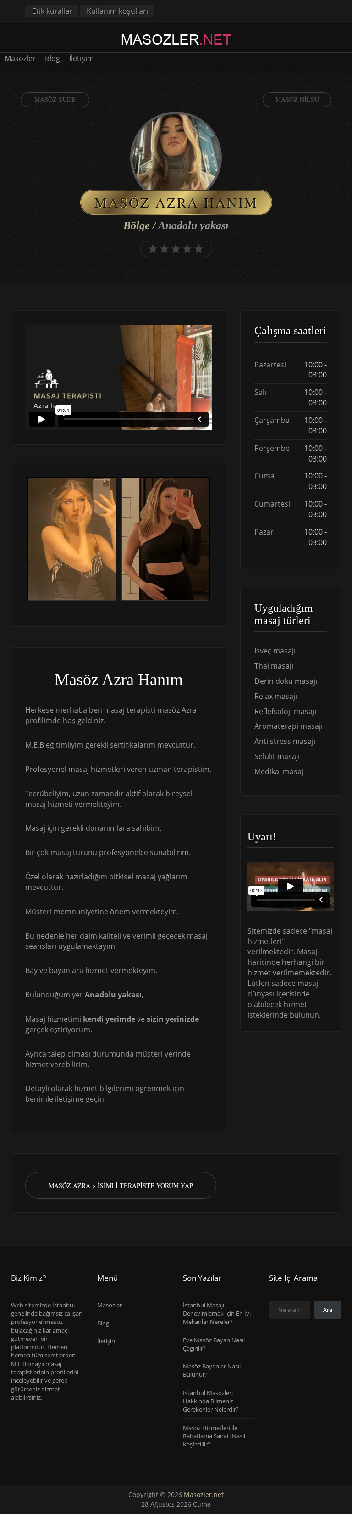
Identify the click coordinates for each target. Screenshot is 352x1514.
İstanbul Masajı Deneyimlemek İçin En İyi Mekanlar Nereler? (217, 1313)
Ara (327, 1310)
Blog (52, 58)
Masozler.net (204, 1494)
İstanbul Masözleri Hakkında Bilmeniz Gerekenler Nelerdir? (211, 1401)
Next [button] (212, 540)
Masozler (20, 58)
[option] (72, 540)
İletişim (81, 58)
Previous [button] (25, 540)
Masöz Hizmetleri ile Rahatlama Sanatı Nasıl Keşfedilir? (214, 1436)
